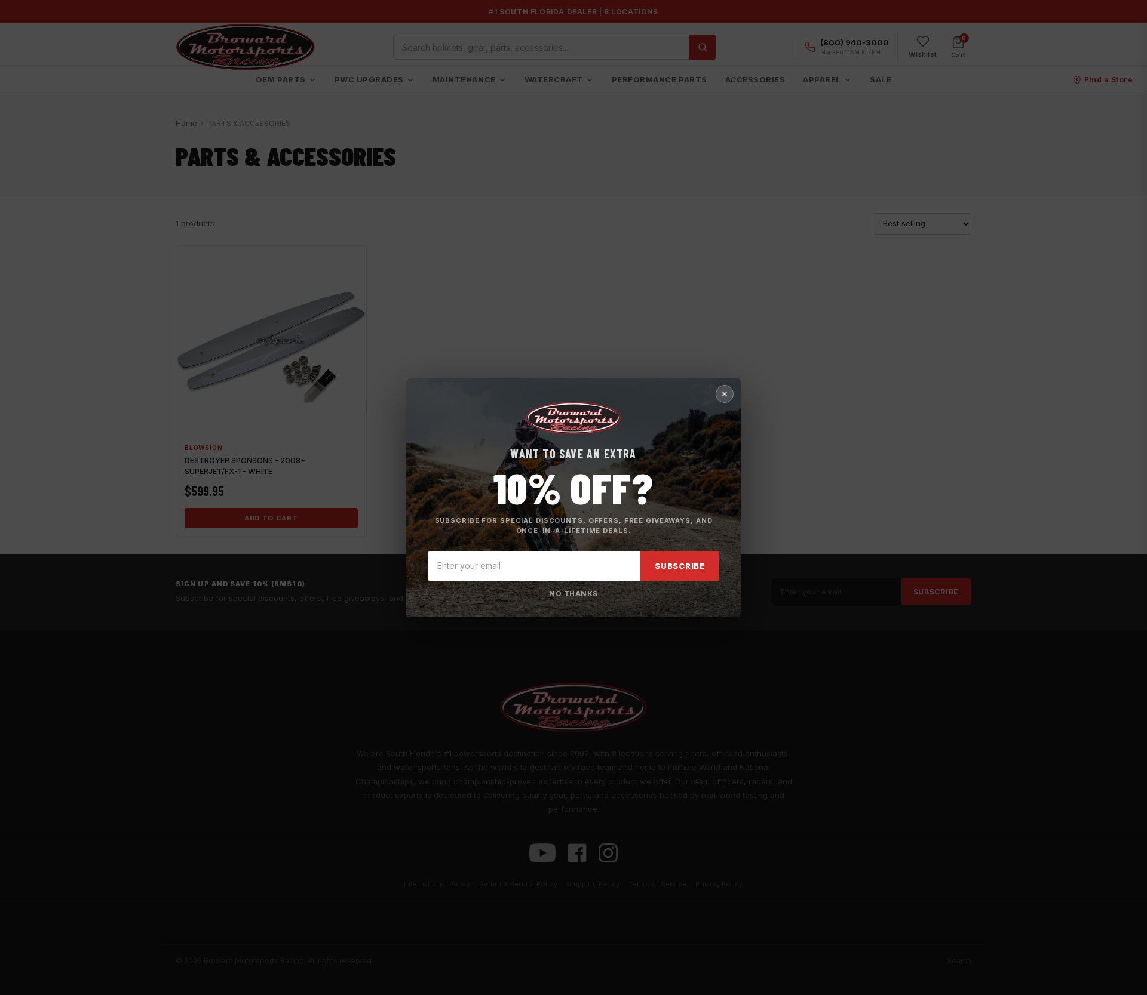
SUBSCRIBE (680, 566)
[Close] (725, 394)
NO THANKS (573, 593)
